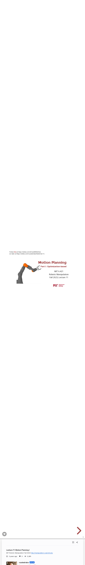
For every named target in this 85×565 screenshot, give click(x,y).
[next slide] (78, 530)
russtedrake (24, 562)
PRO (31, 562)
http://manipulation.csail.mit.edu (42, 553)
